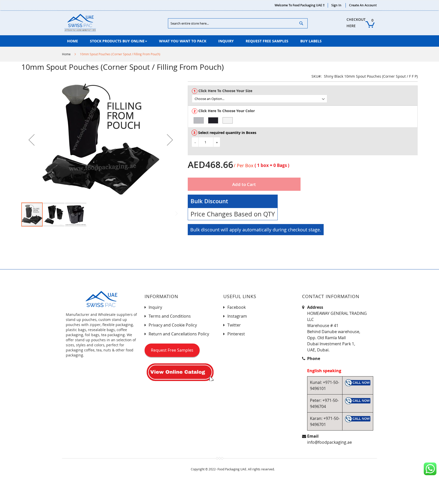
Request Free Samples (172, 350)
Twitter (234, 325)
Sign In (336, 5)
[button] (31, 140)
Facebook (236, 307)
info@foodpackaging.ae (329, 442)
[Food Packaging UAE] (80, 23)
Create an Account (363, 5)
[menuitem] (72, 41)
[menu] (219, 41)
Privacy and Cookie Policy (173, 325)
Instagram (237, 316)
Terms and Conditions (170, 316)
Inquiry (155, 307)
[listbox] (304, 99)
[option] (199, 120)
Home (66, 54)
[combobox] (238, 23)
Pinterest (236, 334)
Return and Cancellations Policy (179, 334)
